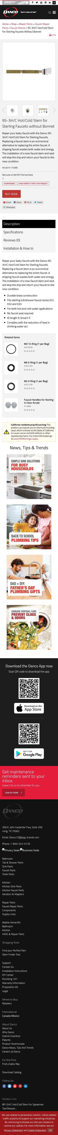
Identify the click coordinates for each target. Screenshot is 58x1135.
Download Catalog (11, 1072)
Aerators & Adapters (13, 894)
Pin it (27, 202)
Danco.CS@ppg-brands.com (24, 837)
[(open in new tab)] (29, 850)
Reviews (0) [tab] (11, 240)
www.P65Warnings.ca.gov (25, 438)
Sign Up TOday (12, 792)
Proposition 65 (10, 987)
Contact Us (8, 967)
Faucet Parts (8, 870)
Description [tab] (11, 223)
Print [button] (54, 35)
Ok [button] (50, 1130)
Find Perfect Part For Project (33, 183)
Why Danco (8, 1032)
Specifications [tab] (13, 232)
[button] (49, 12)
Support (6, 963)
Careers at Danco (11, 1051)
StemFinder (9, 184)
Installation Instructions (14, 971)
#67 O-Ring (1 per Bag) (36, 344)
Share (17, 202)
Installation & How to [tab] (18, 248)
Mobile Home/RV (11, 922)
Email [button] (7, 202)
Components (9, 910)
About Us (7, 1028)
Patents (6, 1040)
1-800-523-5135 (20, 844)
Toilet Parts (8, 874)
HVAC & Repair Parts (13, 934)
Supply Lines (9, 914)
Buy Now (11, 194)
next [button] (54, 110)
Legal (5, 991)
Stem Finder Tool (11, 954)
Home (5, 24)
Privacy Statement (13, 1130)
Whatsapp (9, 207)
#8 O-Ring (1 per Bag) (36, 362)
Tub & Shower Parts (12, 862)
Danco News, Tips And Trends (18, 1048)
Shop (14, 24)
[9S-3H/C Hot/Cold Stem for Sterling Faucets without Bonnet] (29, 71)
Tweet (38, 202)
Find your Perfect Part (14, 950)
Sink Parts (7, 866)
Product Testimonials (13, 1044)
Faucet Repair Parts (12, 906)
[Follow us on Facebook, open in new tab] (4, 1086)
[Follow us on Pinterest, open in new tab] (20, 1086)
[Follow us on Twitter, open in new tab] (9, 1086)
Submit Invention (11, 1036)
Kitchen (6, 882)
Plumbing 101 (9, 979)
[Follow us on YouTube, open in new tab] (15, 1086)
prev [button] (3, 110)
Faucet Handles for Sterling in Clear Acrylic (39, 401)
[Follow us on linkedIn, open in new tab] (26, 1086)
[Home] (19, 12)
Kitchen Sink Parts (12, 886)
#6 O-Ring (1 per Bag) (36, 381)
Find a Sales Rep (11, 1064)
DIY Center (8, 975)
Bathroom (7, 859)
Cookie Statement (37, 1130)
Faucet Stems (18, 28)
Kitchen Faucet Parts (13, 890)
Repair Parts (25, 24)
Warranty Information (13, 983)
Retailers (7, 1003)
